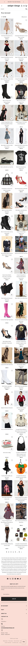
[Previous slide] (4, 1)
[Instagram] (13, 579)
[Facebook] (8, 579)
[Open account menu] (21, 5)
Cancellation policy (15, 642)
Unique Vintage (15, 638)
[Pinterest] (15, 579)
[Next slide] (23, 1)
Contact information (8, 642)
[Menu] (1, 6)
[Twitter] (10, 579)
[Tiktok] (20, 579)
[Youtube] (18, 579)
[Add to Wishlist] (12, 20)
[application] (24, 642)
